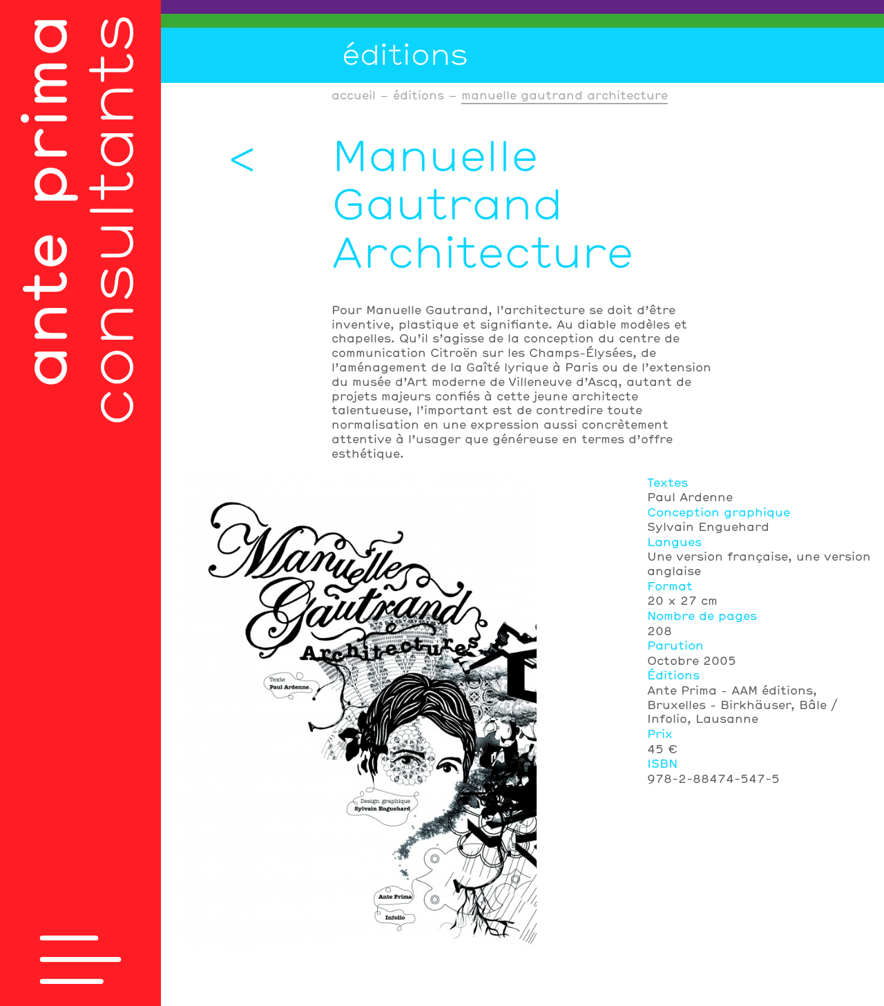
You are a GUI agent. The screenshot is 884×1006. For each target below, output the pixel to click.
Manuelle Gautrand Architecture (564, 95)
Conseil (522, 7)
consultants (75, 220)
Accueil (354, 95)
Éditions (405, 53)
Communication (522, 21)
